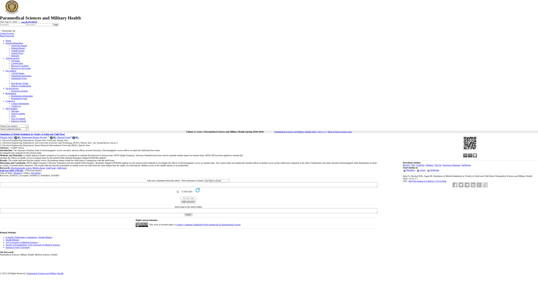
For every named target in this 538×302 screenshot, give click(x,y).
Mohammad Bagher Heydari (34, 137)
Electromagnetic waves (21, 168)
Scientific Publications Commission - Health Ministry (29, 237)
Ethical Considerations (21, 86)
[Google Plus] (479, 184)
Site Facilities (11, 108)
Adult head (51, 168)
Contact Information (20, 103)
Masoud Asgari (64, 137)
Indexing (15, 56)
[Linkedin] (473, 184)
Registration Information (22, 96)
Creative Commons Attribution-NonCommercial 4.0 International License (208, 224)
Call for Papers (17, 73)
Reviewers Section (19, 91)
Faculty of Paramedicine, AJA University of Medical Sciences (33, 245)
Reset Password (7, 36)
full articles (36, 173)
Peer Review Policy (20, 83)
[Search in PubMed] (19, 138)
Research (18, 173)
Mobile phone (39, 168)
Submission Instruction (21, 76)
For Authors (11, 71)
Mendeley (410, 170)
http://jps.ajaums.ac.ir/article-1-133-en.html (427, 181)
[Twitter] (461, 184)
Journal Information (14, 43)
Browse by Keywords (21, 68)
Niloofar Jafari (6, 137)
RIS (413, 165)
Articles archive (12, 58)
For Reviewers (12, 88)
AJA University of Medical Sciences (22, 242)
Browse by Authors (19, 66)
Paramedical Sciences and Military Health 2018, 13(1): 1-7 (300, 132)
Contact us (10, 101)
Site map (15, 111)
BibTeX (406, 165)
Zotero (423, 170)
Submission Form (19, 78)
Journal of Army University (18, 247)
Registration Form (19, 98)
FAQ (13, 116)
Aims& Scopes (18, 50)
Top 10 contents (18, 118)
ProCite (438, 165)
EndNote (421, 165)
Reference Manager (451, 165)
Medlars (429, 165)
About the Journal (19, 45)
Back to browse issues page (340, 132)
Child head (61, 168)
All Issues (15, 61)
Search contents (18, 113)
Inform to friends (18, 121)
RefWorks (466, 165)
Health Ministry (12, 240)
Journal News (17, 53)
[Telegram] (467, 184)
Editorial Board (18, 48)
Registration (11, 93)
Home (8, 40)
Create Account (7, 33)
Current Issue (17, 63)
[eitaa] (485, 184)
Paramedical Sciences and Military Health (45, 273)
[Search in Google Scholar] (15, 138)
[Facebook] (455, 184)
